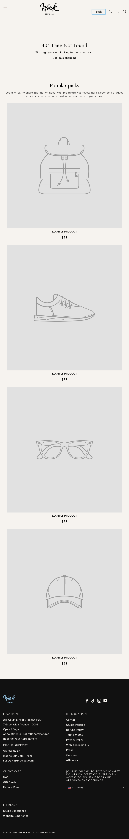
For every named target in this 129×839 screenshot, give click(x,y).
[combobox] (70, 788)
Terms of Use (74, 734)
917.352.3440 (11, 751)
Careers (71, 755)
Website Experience (16, 815)
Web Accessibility (77, 745)
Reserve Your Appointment (20, 738)
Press (69, 750)
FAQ (5, 777)
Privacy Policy (74, 740)
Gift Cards (10, 782)
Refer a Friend (12, 787)
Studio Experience (14, 810)
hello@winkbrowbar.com (18, 760)
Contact (71, 719)
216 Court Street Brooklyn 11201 (23, 719)
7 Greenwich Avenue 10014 (20, 724)
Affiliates (72, 760)
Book (99, 11)
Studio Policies (75, 724)
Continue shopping (64, 57)
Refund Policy (74, 729)
